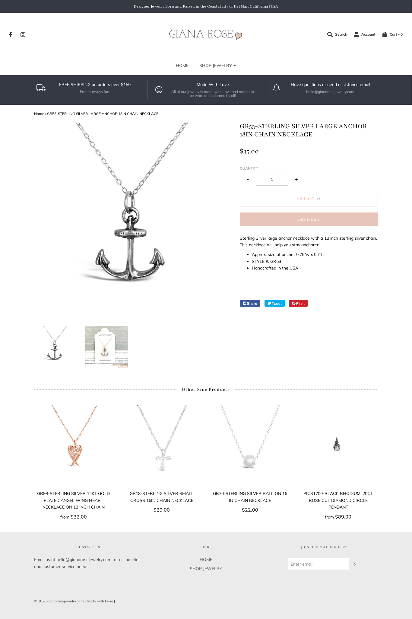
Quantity (249, 168)
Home (39, 113)
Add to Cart (309, 199)
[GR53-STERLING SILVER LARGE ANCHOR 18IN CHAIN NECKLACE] (55, 347)
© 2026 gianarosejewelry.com (59, 601)
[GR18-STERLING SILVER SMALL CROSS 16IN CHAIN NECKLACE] (161, 444)
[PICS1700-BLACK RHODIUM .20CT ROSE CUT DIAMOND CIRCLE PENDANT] (338, 444)
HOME (182, 65)
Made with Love (100, 601)
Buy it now (309, 219)
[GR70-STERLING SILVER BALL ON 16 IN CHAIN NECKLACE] (250, 444)
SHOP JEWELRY (206, 568)
